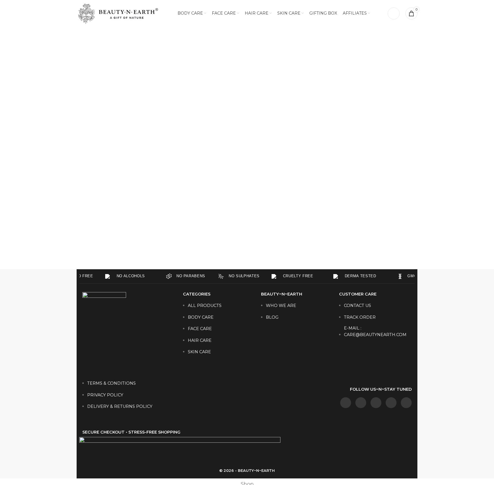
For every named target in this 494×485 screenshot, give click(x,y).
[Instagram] (360, 402)
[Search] (394, 13)
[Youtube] (406, 402)
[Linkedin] (375, 402)
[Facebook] (345, 402)
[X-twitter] (391, 402)
